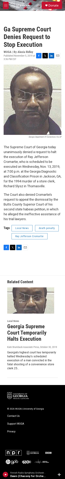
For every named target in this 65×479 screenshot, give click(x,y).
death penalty (47, 228)
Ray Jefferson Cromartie (29, 236)
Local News (22, 228)
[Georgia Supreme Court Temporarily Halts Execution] (30, 300)
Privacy (11, 431)
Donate (53, 5)
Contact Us (13, 416)
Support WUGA (15, 423)
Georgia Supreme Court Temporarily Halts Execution (26, 332)
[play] (5, 474)
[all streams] (60, 474)
